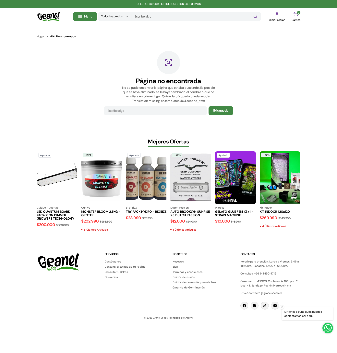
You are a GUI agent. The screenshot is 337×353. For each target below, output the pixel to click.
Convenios (111, 277)
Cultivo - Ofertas (48, 207)
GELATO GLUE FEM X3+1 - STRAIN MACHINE (234, 213)
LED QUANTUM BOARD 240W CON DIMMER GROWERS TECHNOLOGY (55, 215)
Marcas (219, 207)
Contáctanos (113, 261)
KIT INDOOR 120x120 (275, 212)
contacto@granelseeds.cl (264, 293)
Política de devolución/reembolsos (194, 282)
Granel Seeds (160, 317)
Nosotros (178, 261)
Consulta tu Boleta (116, 272)
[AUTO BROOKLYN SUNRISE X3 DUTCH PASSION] (190, 219)
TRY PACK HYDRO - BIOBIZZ (146, 212)
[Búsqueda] (255, 16)
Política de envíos (184, 277)
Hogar (40, 36)
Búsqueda (220, 110)
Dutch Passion (179, 207)
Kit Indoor (266, 207)
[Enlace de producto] (57, 177)
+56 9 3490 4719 (265, 273)
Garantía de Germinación (189, 287)
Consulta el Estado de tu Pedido (125, 266)
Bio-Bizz (131, 207)
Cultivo (85, 207)
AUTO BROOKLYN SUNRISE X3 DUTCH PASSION (190, 213)
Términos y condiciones (187, 272)
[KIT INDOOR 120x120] (280, 217)
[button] (277, 16)
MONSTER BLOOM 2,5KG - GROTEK (100, 213)
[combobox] (196, 16)
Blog (175, 266)
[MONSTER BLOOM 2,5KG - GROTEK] (101, 219)
